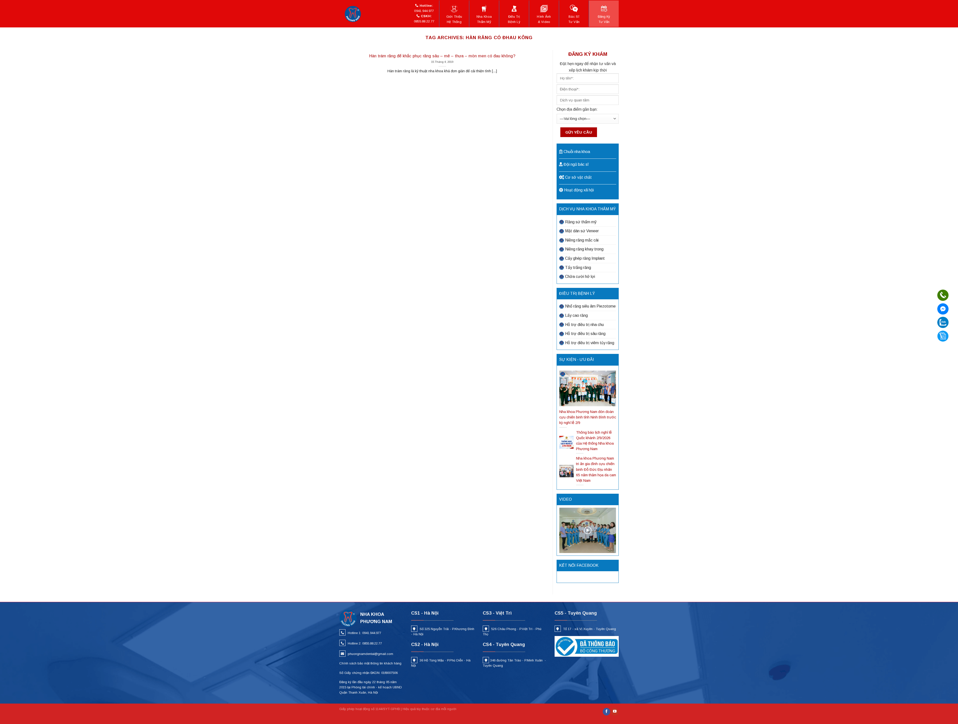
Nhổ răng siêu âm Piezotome (590, 306)
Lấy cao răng (576, 315)
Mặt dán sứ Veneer (582, 231)
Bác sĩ (574, 19)
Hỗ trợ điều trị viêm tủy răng (589, 343)
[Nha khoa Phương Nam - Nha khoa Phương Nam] (354, 13)
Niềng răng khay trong (584, 249)
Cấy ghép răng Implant (585, 258)
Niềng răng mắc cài (582, 240)
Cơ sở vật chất (578, 177)
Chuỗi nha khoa (577, 152)
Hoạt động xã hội (579, 190)
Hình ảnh (544, 19)
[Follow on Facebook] (606, 712)
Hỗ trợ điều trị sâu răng (585, 333)
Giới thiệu (454, 19)
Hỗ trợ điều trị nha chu (584, 324)
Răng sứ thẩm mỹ (581, 222)
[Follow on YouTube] (614, 712)
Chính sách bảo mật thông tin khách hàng (370, 663)
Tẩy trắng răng (578, 267)
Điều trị (514, 19)
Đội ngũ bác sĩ (576, 164)
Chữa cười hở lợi (580, 276)
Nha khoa (484, 19)
